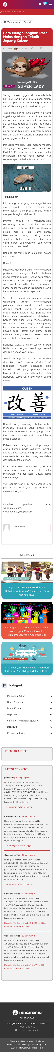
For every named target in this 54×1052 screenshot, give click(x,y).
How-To (20, 12)
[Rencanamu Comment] (27, 527)
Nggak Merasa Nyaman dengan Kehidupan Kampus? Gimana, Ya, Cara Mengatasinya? (27, 591)
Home (6, 12)
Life (13, 12)
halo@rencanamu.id (28, 1030)
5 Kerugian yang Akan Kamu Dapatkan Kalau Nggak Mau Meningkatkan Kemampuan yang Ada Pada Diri (27, 631)
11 (36, 49)
